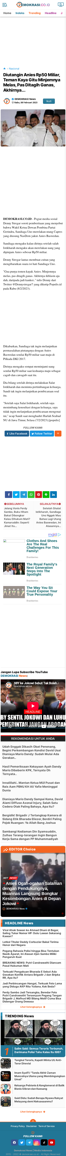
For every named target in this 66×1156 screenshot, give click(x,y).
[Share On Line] (46, 494)
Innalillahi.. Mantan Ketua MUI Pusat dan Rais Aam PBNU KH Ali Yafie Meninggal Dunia (31, 786)
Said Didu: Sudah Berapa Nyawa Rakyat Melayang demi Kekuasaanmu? (38, 1099)
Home (7, 13)
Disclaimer (31, 1126)
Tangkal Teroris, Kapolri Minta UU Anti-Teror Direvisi (38, 1061)
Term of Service (46, 1126)
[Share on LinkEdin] (53, 494)
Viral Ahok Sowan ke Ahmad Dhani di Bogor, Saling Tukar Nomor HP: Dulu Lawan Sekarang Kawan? (32, 933)
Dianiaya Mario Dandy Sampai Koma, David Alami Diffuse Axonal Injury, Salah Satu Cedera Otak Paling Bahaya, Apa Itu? (32, 802)
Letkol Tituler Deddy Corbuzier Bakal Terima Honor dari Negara (31, 943)
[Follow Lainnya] (58, 433)
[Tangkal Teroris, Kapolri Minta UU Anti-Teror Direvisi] (6, 1063)
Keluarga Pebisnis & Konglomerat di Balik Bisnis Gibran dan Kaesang (39, 1087)
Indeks (20, 13)
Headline (51, 13)
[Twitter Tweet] (16, 494)
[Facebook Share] (8, 494)
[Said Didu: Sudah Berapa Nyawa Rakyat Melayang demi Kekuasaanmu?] (6, 1101)
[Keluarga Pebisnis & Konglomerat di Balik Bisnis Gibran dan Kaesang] (6, 1089)
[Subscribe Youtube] (51, 1142)
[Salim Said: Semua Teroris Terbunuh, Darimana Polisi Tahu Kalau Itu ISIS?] (33, 1038)
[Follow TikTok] (44, 1142)
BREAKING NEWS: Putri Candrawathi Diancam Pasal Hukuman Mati (32, 964)
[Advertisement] (33, 38)
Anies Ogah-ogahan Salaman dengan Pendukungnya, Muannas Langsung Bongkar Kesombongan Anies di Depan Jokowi (32, 893)
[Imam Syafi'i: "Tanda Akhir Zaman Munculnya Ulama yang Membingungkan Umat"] (6, 1076)
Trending (35, 13)
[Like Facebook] (14, 1142)
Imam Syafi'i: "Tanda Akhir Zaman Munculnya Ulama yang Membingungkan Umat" (39, 1076)
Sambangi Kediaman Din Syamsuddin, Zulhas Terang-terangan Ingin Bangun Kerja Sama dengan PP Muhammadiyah (30, 835)
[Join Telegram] (29, 1142)
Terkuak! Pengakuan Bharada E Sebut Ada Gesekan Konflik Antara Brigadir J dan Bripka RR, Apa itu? (31, 974)
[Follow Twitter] (21, 1142)
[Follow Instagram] (36, 1142)
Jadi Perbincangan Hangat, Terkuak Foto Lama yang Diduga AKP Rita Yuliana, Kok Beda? (32, 985)
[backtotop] (33, 1122)
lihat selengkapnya (31, 1006)
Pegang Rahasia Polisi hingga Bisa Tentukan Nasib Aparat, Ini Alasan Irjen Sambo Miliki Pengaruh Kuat (31, 954)
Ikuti (48, 101)
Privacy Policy (18, 1126)
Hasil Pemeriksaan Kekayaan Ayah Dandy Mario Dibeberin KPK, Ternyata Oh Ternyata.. (31, 770)
